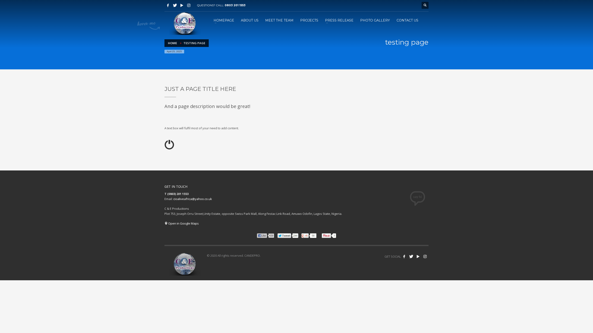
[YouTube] (181, 5)
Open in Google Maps (183, 223)
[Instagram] (188, 5)
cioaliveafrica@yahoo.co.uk (192, 199)
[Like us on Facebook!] (404, 256)
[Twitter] (174, 5)
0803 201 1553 (235, 5)
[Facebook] (167, 5)
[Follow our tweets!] (411, 256)
